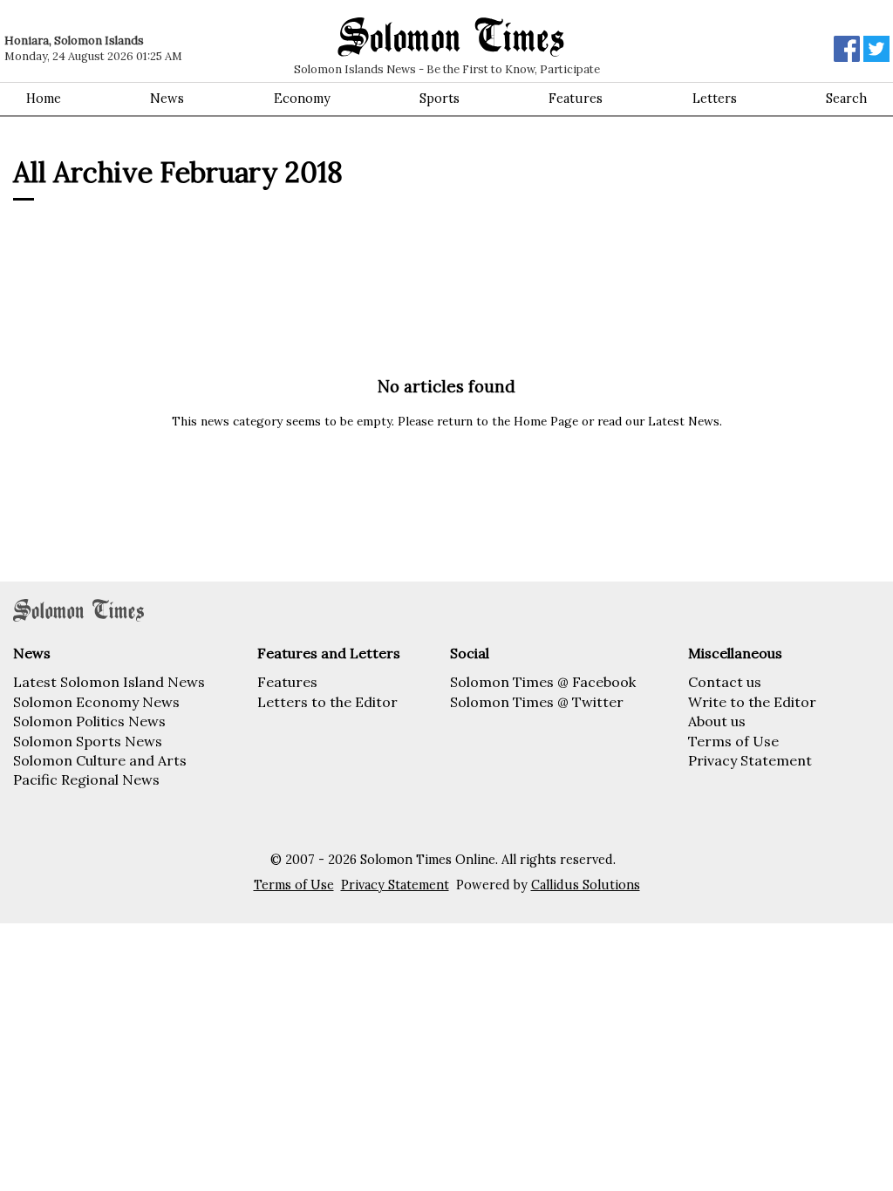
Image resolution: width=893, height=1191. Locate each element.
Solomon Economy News (96, 702)
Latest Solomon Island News (109, 682)
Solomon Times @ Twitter (537, 702)
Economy (302, 98)
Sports (439, 98)
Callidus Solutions (585, 885)
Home (43, 98)
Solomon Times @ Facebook (543, 682)
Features (576, 98)
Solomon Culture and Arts (100, 760)
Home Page (546, 421)
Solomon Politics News (89, 721)
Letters (714, 98)
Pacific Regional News (86, 779)
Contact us (724, 682)
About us (717, 721)
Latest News (683, 421)
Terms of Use (733, 741)
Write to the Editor (752, 702)
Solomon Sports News (87, 741)
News (167, 98)
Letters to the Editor (327, 702)
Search (846, 98)
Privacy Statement (750, 760)
